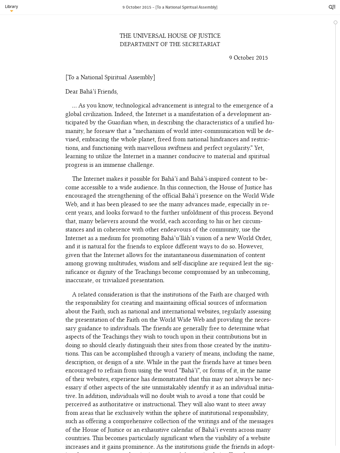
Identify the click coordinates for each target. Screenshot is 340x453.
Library (11, 6)
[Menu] (332, 7)
